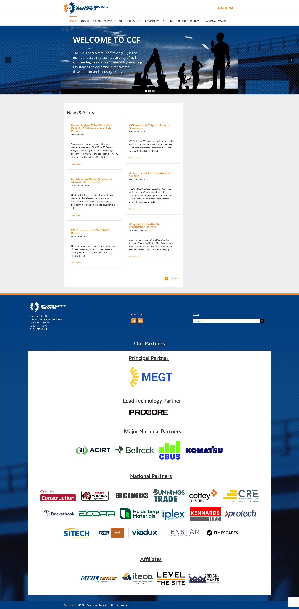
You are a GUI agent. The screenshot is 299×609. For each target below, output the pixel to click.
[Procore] (148, 410)
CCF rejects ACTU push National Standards (149, 127)
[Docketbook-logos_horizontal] (58, 510)
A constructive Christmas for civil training (150, 174)
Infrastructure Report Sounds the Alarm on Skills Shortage (91, 180)
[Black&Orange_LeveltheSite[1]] (171, 572)
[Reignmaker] (204, 574)
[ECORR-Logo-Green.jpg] (97, 511)
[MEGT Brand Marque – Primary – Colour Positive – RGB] (151, 367)
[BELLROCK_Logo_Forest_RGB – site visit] (134, 447)
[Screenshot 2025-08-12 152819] (182, 527)
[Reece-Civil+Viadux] (127, 529)
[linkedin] (140, 320)
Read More (75, 164)
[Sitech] (77, 527)
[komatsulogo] (204, 445)
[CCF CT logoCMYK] (98, 574)
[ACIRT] (94, 446)
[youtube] (133, 320)
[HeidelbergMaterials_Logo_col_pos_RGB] (139, 509)
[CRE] (241, 491)
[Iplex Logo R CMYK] (174, 508)
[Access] (58, 491)
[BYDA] (95, 491)
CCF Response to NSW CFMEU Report (90, 231)
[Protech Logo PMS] (240, 510)
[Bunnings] (169, 490)
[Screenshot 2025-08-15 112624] (204, 489)
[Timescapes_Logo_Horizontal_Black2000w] (222, 531)
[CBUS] (169, 441)
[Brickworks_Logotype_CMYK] (132, 494)
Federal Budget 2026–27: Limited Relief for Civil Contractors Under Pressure (91, 128)
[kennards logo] (205, 507)
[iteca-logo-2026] (137, 574)
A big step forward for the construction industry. (144, 225)
